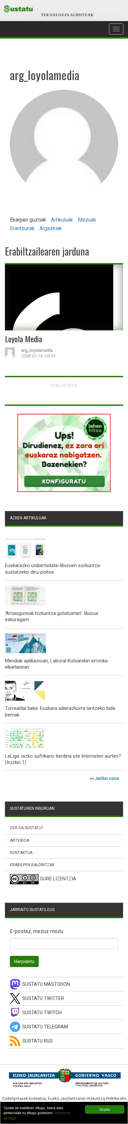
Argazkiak (50, 228)
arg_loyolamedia (37, 350)
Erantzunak (22, 228)
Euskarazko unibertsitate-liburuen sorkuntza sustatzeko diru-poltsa (52, 568)
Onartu (104, 1109)
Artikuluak (62, 220)
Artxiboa (19, 840)
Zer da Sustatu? (26, 828)
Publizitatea (64, 385)
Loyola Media (23, 339)
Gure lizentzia (58, 879)
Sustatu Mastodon (46, 984)
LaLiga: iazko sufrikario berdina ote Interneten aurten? (63, 756)
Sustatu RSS (37, 1041)
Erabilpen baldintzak (32, 865)
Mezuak (87, 220)
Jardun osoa (107, 778)
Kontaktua (21, 852)
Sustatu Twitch (42, 1013)
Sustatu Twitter (43, 998)
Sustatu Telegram (45, 1027)
